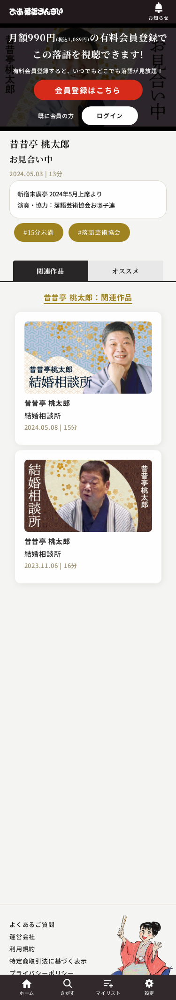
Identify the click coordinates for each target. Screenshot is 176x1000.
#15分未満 (38, 232)
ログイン (109, 115)
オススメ (125, 271)
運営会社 (22, 936)
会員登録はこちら (88, 90)
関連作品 (50, 271)
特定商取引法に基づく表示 (48, 960)
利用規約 (22, 948)
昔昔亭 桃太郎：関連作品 (88, 298)
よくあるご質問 (32, 924)
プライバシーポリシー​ (41, 973)
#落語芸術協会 (99, 232)
